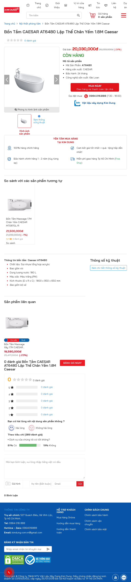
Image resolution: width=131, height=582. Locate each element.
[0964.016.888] (9, 572)
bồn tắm (21, 260)
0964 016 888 (17, 523)
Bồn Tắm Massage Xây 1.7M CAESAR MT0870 (14, 346)
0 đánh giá (30, 40)
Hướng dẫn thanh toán (66, 531)
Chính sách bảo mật (96, 529)
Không (49, 445)
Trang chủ (38, 5)
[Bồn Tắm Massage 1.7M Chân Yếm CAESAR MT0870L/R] (19, 202)
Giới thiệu (57, 5)
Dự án (125, 5)
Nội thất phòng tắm (30, 23)
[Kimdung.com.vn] (11, 9)
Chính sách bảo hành (96, 515)
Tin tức (98, 5)
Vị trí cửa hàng (79, 5)
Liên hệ (114, 5)
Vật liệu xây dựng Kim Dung (98, 102)
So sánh (10, 243)
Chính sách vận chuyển (93, 522)
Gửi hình (16, 483)
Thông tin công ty (17, 509)
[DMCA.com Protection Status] (14, 559)
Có (12, 445)
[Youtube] (115, 577)
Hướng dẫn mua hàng (68, 523)
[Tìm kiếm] (78, 15)
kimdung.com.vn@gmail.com (27, 532)
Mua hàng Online (66, 517)
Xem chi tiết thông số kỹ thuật (108, 267)
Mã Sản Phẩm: (73, 65)
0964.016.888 (97, 95)
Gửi (80, 483)
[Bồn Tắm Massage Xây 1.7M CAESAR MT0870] (16, 322)
